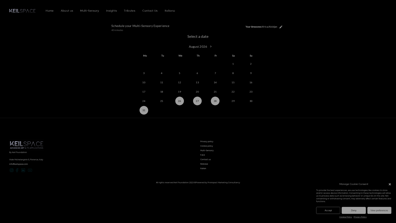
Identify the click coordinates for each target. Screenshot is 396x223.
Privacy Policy (360, 217)
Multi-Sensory (207, 151)
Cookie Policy (345, 217)
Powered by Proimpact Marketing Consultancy (218, 183)
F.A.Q (202, 155)
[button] (389, 184)
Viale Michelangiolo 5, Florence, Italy (26, 160)
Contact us (205, 160)
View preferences (379, 210)
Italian (203, 169)
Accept (328, 210)
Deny (354, 210)
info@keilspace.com (18, 164)
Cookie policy (206, 146)
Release (204, 164)
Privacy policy (206, 142)
